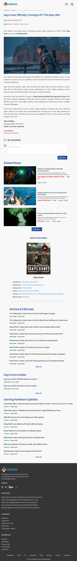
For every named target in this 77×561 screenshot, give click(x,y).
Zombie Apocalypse (49, 294)
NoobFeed (7, 10)
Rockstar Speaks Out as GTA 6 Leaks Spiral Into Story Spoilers (21, 508)
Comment (62, 158)
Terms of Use (6, 544)
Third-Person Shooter (32, 291)
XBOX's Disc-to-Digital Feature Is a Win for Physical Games (20, 502)
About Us (4, 539)
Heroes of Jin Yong (7, 523)
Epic (36, 282)
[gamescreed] (11, 487)
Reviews (49, 555)
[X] (2, 487)
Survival (29, 294)
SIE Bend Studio (27, 288)
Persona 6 (41, 221)
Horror (35, 294)
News (13, 10)
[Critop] (16, 487)
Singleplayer (60, 294)
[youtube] (6, 487)
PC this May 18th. (21, 34)
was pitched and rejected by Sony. (50, 96)
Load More (36, 229)
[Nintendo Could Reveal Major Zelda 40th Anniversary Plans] (20, 184)
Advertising (5, 542)
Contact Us (5, 549)
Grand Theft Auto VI (44, 200)
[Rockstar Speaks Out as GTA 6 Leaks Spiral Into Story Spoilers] (20, 205)
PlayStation (10, 555)
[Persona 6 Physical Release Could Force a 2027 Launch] (20, 225)
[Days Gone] (38, 274)
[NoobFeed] (10, 4)
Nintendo (33, 555)
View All (38, 393)
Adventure (21, 291)
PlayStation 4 (26, 282)
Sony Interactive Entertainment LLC (33, 285)
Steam (33, 282)
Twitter (6, 126)
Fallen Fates (5, 526)
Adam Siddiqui (13, 24)
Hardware (67, 555)
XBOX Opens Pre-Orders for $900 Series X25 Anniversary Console (22, 497)
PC (25, 555)
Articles (58, 555)
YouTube (13, 126)
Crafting (40, 294)
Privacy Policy (6, 547)
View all (39, 366)
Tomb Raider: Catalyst (8, 528)
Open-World (22, 294)
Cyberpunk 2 (5, 521)
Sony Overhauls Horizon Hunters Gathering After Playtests (20, 505)
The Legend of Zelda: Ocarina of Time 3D (51, 177)
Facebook (20, 126)
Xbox (19, 555)
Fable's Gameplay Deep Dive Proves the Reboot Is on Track (20, 500)
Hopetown (5, 518)
